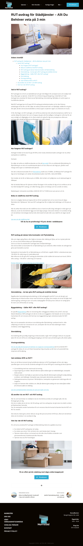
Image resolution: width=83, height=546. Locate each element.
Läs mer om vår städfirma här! (20, 219)
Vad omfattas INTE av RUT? (29, 80)
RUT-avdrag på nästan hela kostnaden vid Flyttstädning (37, 70)
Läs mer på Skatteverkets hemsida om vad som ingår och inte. (30, 390)
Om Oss (7, 516)
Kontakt (8, 528)
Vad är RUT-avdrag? (24, 63)
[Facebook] (41, 485)
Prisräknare (72, 5)
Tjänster (23, 5)
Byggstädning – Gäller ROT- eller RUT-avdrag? (34, 74)
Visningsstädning (26, 78)
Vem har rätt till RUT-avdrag (26, 85)
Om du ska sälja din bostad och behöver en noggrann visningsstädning (33, 347)
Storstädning (25, 76)
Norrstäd (8, 513)
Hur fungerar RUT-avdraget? (29, 65)
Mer (59, 5)
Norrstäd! (45, 163)
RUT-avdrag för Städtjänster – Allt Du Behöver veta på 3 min (32, 61)
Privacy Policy (10, 531)
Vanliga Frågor (49, 5)
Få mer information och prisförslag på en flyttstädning (27, 263)
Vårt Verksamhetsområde (13, 521)
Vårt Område (36, 5)
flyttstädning (37, 172)
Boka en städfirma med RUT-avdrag (31, 68)
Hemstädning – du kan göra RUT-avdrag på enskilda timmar (39, 72)
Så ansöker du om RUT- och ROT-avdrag (30, 83)
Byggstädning (22, 312)
